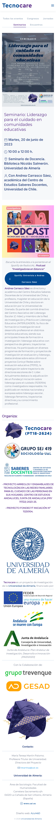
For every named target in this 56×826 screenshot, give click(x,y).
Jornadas (48, 18)
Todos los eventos (13, 18)
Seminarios (19, 24)
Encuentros (36, 24)
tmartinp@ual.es (29, 768)
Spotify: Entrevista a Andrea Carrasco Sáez (29, 278)
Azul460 (35, 813)
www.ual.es (30, 803)
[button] (52, 5)
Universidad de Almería (31, 819)
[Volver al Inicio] (17, 5)
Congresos (33, 18)
